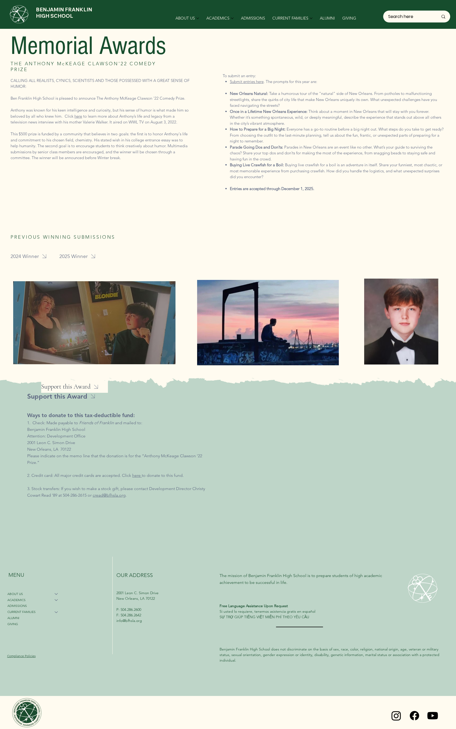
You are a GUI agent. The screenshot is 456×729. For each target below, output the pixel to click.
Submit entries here (247, 81)
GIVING (12, 624)
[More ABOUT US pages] (197, 18)
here (78, 116)
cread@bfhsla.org (109, 495)
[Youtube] (432, 715)
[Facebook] (414, 715)
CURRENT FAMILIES (21, 612)
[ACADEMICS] (56, 600)
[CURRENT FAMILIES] (56, 612)
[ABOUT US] (56, 594)
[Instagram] (396, 715)
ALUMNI (13, 618)
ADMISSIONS (17, 606)
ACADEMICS (16, 600)
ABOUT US (15, 594)
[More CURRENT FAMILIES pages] (311, 18)
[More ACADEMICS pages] (232, 18)
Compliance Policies (21, 656)
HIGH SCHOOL (54, 15)
